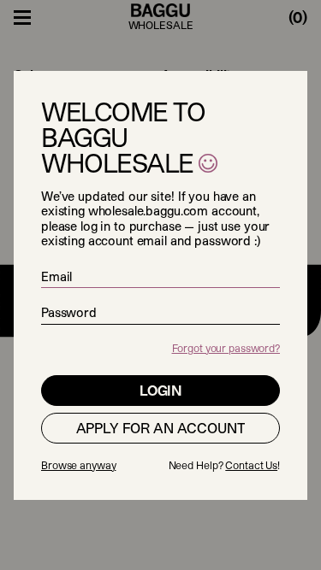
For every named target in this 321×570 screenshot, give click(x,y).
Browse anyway (78, 465)
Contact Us (251, 465)
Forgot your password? (226, 348)
